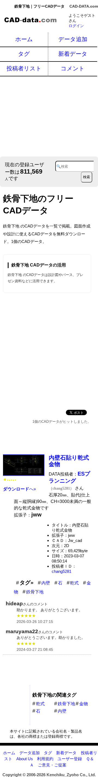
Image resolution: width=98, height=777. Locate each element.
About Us (24, 758)
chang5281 (61, 571)
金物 (83, 703)
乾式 (74, 583)
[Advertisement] (49, 115)
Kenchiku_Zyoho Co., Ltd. (71, 774)
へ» (19, 489)
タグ (24, 54)
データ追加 (72, 39)
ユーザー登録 (69, 758)
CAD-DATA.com (83, 6)
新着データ (72, 54)
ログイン (76, 26)
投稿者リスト (24, 68)
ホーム (24, 39)
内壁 (45, 583)
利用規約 (45, 758)
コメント (73, 68)
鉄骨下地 (35, 592)
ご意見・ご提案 (52, 765)
